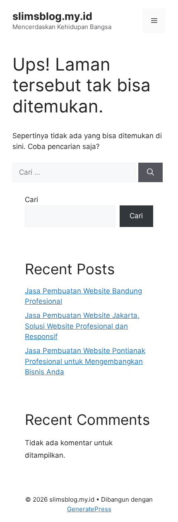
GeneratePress (89, 509)
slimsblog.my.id (52, 16)
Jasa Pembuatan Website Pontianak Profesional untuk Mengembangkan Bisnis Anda (85, 361)
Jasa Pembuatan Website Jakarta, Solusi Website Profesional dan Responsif (82, 326)
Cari (31, 199)
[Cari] (150, 173)
